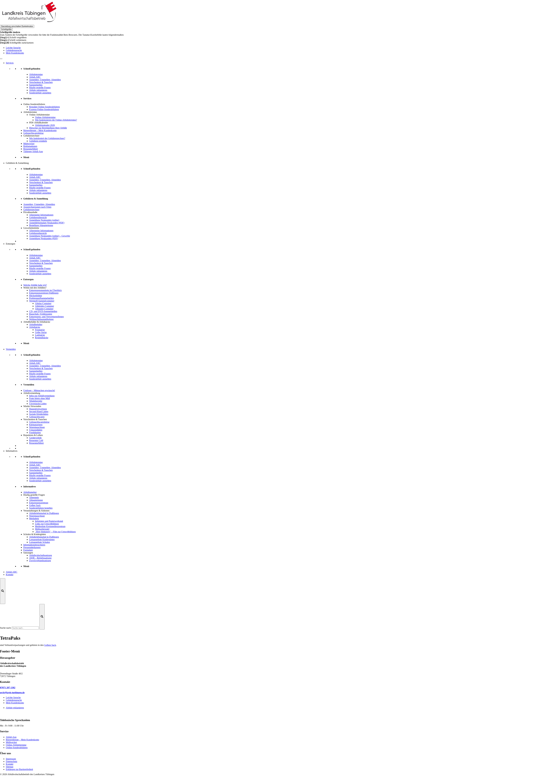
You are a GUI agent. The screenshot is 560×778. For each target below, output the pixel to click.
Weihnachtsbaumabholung (41, 319)
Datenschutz (11, 761)
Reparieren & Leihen (33, 435)
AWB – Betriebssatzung (40, 558)
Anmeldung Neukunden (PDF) (43, 238)
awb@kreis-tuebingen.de (12, 692)
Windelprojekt (35, 401)
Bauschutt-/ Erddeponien (40, 314)
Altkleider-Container (44, 306)
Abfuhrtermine (30, 112)
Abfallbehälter (35, 324)
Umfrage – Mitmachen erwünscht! (39, 390)
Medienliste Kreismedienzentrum (50, 526)
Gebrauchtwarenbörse (33, 133)
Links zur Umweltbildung (47, 524)
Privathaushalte (30, 212)
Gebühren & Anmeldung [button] (17, 163)
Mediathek (34, 518)
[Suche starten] (42, 617)
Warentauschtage (37, 427)
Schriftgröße (6, 29)
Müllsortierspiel (42, 529)
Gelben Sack (50, 645)
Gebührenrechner (31, 135)
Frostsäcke (40, 329)
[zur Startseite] (29, 23)
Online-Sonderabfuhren (34, 104)
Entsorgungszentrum (38, 502)
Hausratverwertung (38, 409)
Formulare (28, 550)
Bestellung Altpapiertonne (41, 225)
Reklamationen (30, 146)
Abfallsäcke (34, 327)
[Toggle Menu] (1, 58)
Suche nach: (5, 628)
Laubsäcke (40, 335)
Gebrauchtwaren (36, 416)
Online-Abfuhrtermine (45, 117)
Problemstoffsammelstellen (41, 298)
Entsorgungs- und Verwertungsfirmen (46, 316)
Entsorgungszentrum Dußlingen (43, 293)
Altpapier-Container (44, 308)
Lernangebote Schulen (39, 542)
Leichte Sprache (13, 47)
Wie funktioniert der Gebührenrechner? (47, 138)
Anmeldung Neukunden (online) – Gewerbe (49, 236)
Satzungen (28, 552)
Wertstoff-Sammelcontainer (41, 301)
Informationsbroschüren (34, 545)
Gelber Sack (35, 505)
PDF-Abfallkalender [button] (38, 122)
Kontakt (9, 574)
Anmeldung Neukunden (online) (44, 220)
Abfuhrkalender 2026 (45, 125)
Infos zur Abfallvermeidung (42, 395)
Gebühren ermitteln (38, 141)
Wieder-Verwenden (32, 406)
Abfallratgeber (30, 492)
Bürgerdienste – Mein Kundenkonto (40, 130)
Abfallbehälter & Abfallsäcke (36, 322)
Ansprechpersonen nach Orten (37, 207)
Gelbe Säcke (41, 332)
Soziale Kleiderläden (38, 414)
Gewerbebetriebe (31, 228)
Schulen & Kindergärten (34, 534)
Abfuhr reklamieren (15, 707)
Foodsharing (35, 432)
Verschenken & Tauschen (35, 419)
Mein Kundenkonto (15, 53)
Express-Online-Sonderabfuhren (44, 109)
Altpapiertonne (36, 500)
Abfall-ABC (11, 572)
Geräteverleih (35, 438)
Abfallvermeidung (31, 393)
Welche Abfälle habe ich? (35, 285)
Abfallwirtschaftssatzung (40, 555)
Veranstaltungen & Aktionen (36, 510)
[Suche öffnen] (2, 591)
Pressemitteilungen (32, 547)
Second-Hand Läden (38, 411)
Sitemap (9, 766)
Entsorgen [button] (10, 243)
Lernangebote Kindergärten (42, 539)
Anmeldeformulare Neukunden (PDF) (46, 222)
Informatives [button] (11, 451)
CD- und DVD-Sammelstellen (43, 311)
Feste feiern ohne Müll (39, 398)
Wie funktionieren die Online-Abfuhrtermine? (56, 120)
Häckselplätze (35, 295)
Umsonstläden (35, 430)
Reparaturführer (30, 149)
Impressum (11, 759)
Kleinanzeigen (35, 424)
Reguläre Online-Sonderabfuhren (44, 107)
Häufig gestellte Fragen (34, 495)
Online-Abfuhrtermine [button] (39, 114)
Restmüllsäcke (41, 337)
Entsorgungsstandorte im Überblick (45, 290)
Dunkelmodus (17, 26)
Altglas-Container (43, 303)
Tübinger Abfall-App (33, 151)
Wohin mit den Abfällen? (34, 287)
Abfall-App (11, 737)
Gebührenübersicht (38, 217)
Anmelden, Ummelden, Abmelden (39, 204)
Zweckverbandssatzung (40, 560)
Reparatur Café (36, 440)
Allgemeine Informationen (41, 215)
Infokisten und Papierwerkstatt (49, 521)
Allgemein (34, 497)
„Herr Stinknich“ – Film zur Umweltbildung (55, 531)
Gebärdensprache (14, 50)
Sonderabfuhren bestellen (40, 508)
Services (10, 63)
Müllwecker (28, 143)
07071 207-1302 (7, 687)
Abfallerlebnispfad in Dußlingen (44, 513)
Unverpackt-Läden (38, 403)
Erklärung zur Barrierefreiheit (19, 769)
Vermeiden (11, 349)
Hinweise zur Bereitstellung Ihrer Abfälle (48, 128)
